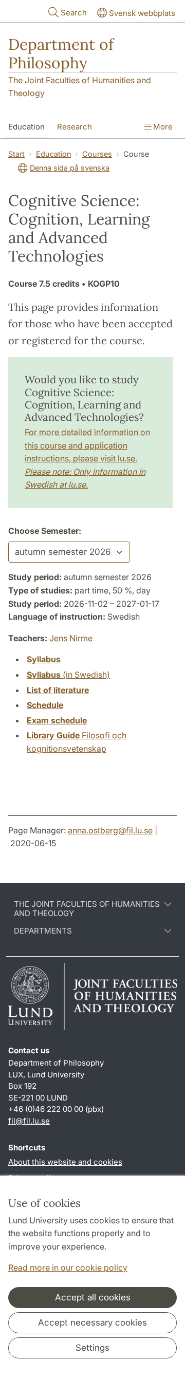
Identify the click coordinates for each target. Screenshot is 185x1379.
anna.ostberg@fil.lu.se (110, 830)
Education (26, 127)
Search (74, 12)
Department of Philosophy (61, 53)
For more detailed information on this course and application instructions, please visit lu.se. (87, 458)
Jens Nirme (70, 638)
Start (16, 154)
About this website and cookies (65, 1162)
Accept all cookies (93, 1297)
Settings (92, 1348)
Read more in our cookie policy (67, 1267)
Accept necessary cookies (92, 1322)
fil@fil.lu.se (29, 1121)
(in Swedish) (68, 674)
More (162, 127)
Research (74, 127)
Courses (97, 154)
